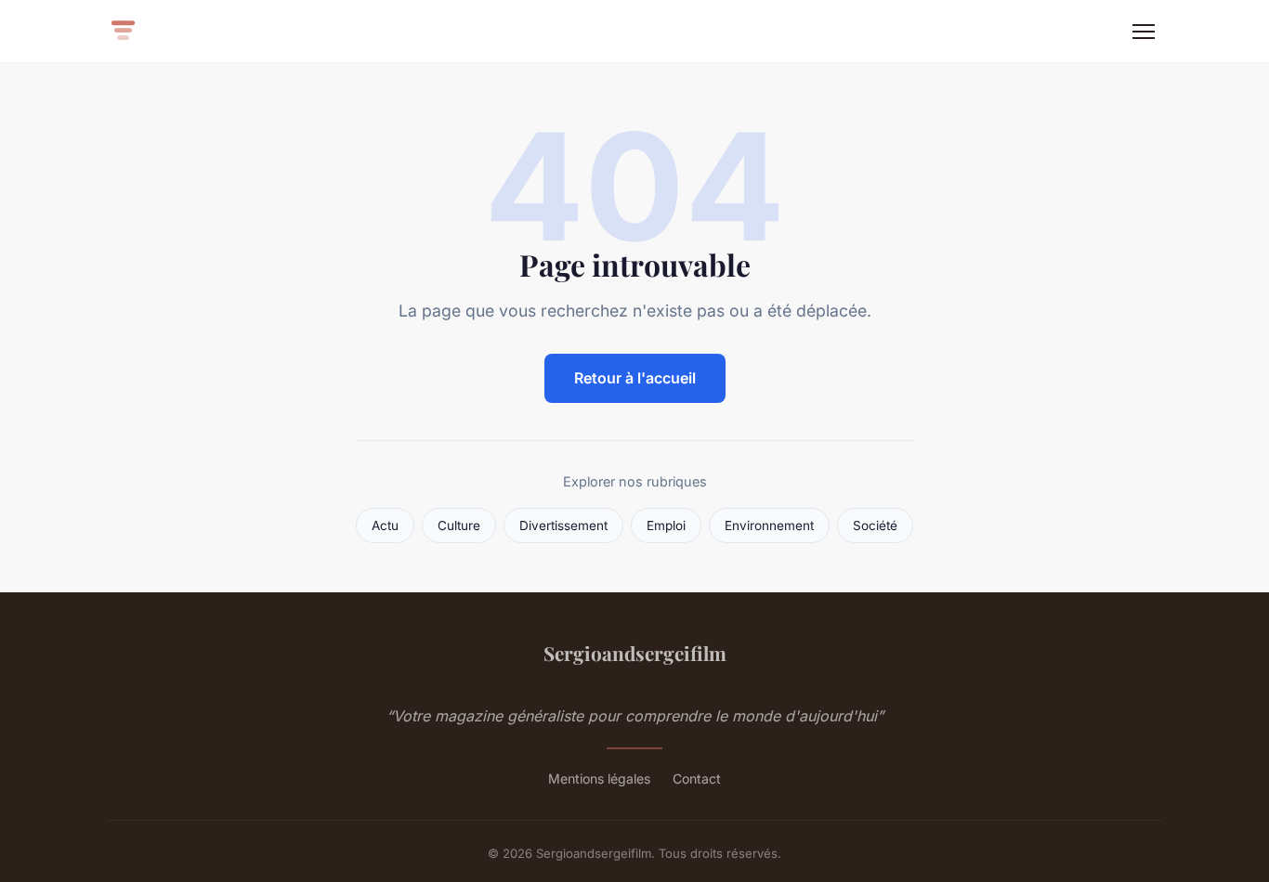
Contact (697, 778)
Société (875, 525)
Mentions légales (599, 778)
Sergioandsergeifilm (634, 653)
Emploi (666, 525)
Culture (459, 525)
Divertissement (563, 525)
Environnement (769, 525)
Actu (385, 525)
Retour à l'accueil (635, 378)
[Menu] (1143, 31)
